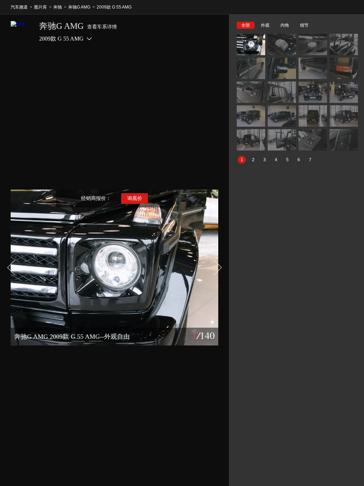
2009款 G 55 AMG (114, 7)
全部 (245, 25)
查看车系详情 (102, 27)
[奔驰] (21, 31)
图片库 (40, 7)
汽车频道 (19, 7)
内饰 (284, 25)
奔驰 (57, 7)
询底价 (134, 198)
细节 (304, 25)
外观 (265, 25)
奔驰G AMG (79, 7)
